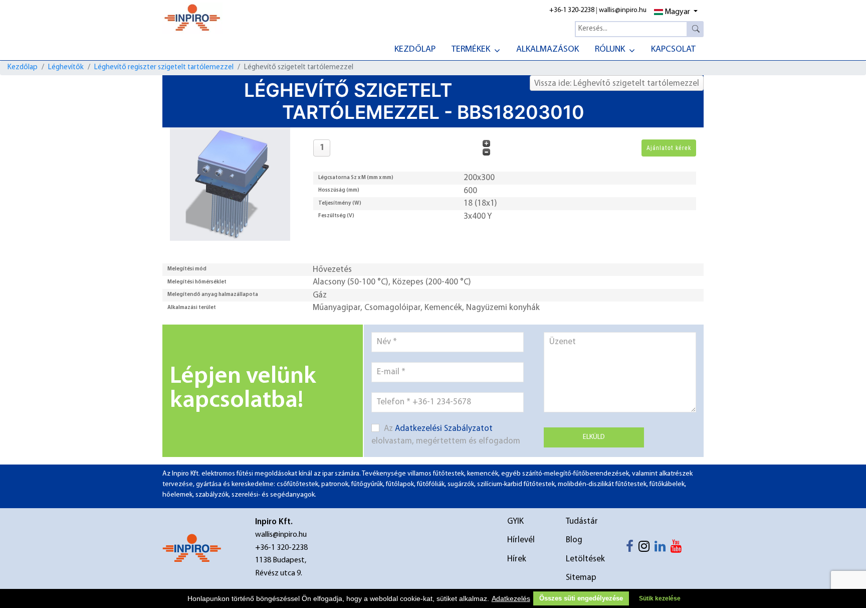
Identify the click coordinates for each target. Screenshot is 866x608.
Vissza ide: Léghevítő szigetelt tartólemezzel (616, 83)
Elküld (594, 437)
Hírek (516, 559)
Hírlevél (521, 540)
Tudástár (582, 521)
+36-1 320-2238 (571, 10)
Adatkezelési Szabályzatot (444, 428)
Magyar (677, 12)
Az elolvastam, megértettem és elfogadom (445, 435)
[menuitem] (415, 49)
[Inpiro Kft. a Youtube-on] (679, 548)
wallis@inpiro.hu (622, 10)
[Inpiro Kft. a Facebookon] (632, 548)
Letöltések (585, 559)
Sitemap (581, 577)
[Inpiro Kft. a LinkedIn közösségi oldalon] (663, 548)
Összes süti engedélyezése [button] (581, 598)
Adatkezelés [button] (511, 598)
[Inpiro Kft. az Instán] (646, 548)
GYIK (515, 521)
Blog (574, 540)
